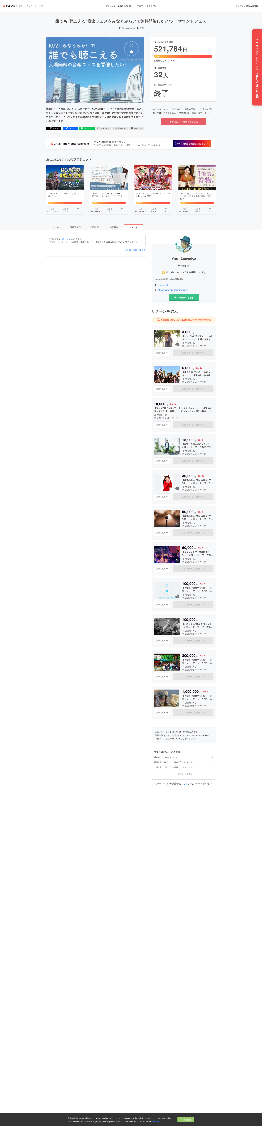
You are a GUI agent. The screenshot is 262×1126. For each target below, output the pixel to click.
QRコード (138, 128)
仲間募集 (114, 227)
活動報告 (75, 227)
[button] (192, 143)
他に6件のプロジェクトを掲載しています (186, 272)
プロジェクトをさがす (147, 6)
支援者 (94, 227)
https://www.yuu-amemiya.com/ (173, 289)
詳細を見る (161, 352)
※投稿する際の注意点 (135, 250)
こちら (184, 783)
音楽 (141, 28)
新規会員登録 (252, 6)
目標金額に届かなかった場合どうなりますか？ (173, 762)
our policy (155, 1121)
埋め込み (121, 128)
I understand (186, 1119)
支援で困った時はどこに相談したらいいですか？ (174, 767)
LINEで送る (88, 128)
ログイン (239, 6)
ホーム (56, 227)
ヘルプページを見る (184, 774)
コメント (133, 227)
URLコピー (105, 128)
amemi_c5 (163, 285)
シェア (72, 128)
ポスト (55, 128)
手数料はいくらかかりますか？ (167, 757)
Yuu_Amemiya (128, 28)
